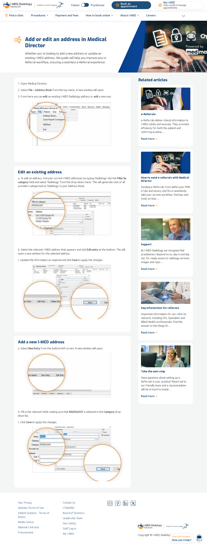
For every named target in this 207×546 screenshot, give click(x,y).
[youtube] (110, 518)
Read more (148, 139)
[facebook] (117, 518)
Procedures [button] (38, 15)
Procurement (25, 532)
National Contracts (28, 527)
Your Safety (69, 523)
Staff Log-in (69, 528)
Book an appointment (129, 5)
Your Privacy (25, 502)
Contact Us (69, 502)
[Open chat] (199, 538)
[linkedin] (125, 518)
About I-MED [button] (128, 15)
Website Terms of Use (31, 507)
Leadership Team (73, 518)
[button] (181, 538)
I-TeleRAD (68, 507)
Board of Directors (74, 513)
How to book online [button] (98, 15)
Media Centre (26, 522)
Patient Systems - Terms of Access (33, 515)
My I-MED (68, 533)
